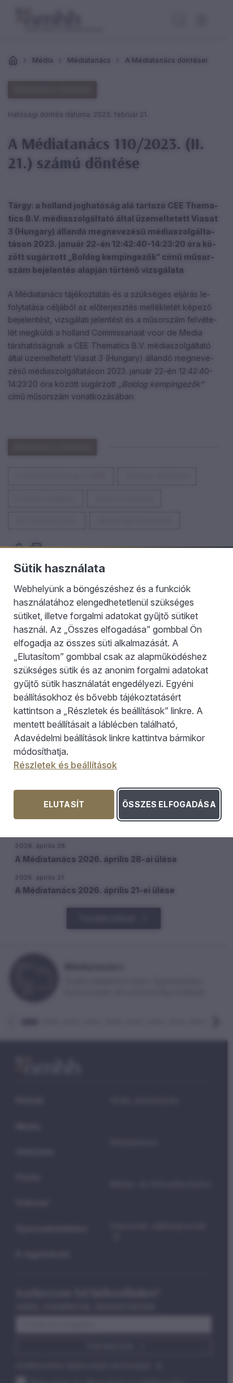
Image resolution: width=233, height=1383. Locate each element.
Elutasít (64, 804)
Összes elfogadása (168, 804)
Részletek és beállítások (65, 765)
